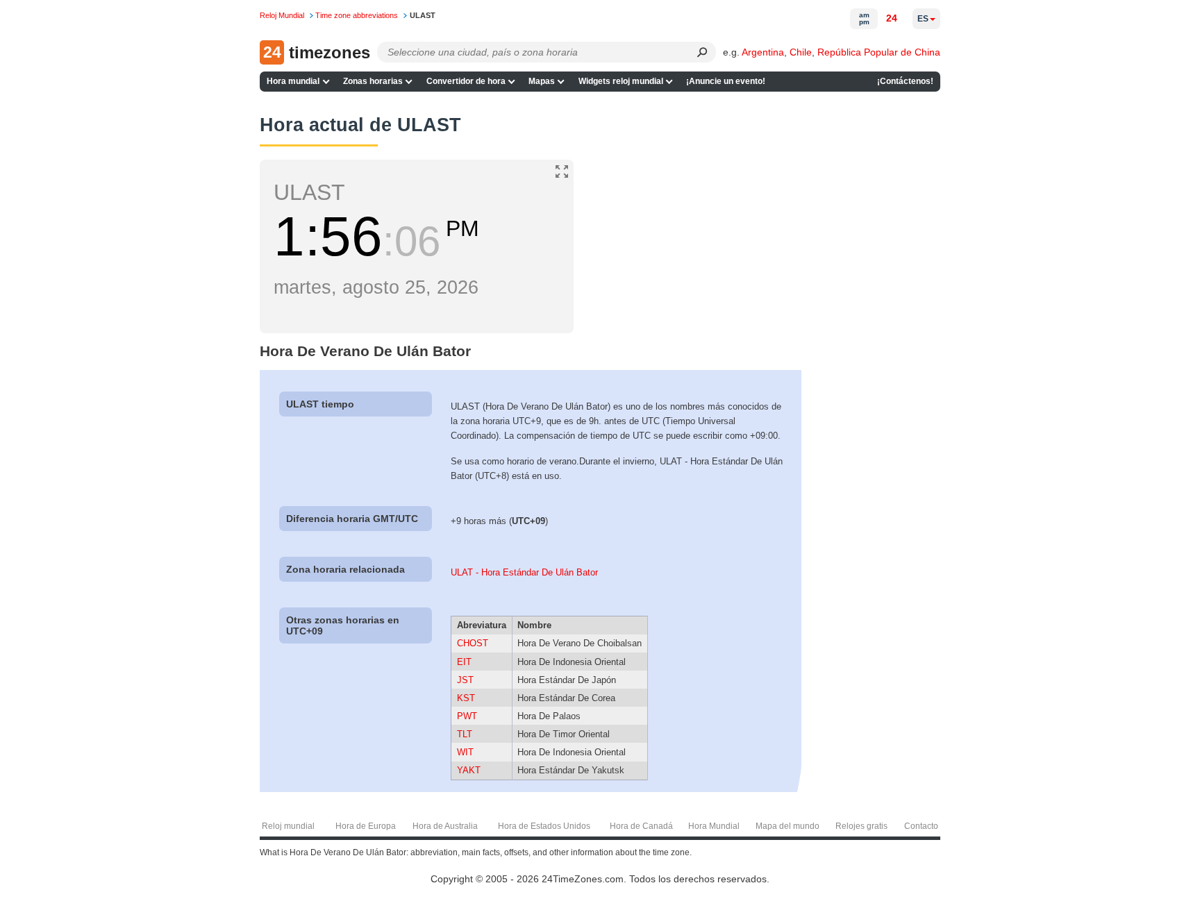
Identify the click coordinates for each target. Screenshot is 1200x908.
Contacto (921, 826)
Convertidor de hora (466, 81)
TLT (464, 734)
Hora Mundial (714, 826)
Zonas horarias (373, 81)
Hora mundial (293, 81)
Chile (801, 52)
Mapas (541, 81)
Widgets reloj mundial (620, 81)
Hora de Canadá (641, 826)
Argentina (763, 52)
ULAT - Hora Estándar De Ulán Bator (524, 572)
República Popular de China (878, 52)
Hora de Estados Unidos (544, 826)
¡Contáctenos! (905, 81)
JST (465, 680)
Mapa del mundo (787, 826)
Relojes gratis (861, 826)
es (922, 19)
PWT (467, 716)
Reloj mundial (288, 826)
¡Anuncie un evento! (725, 81)
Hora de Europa (365, 826)
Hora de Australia (445, 826)
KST (466, 698)
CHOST (472, 643)
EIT (464, 662)
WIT (465, 752)
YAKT (469, 770)
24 (891, 18)
